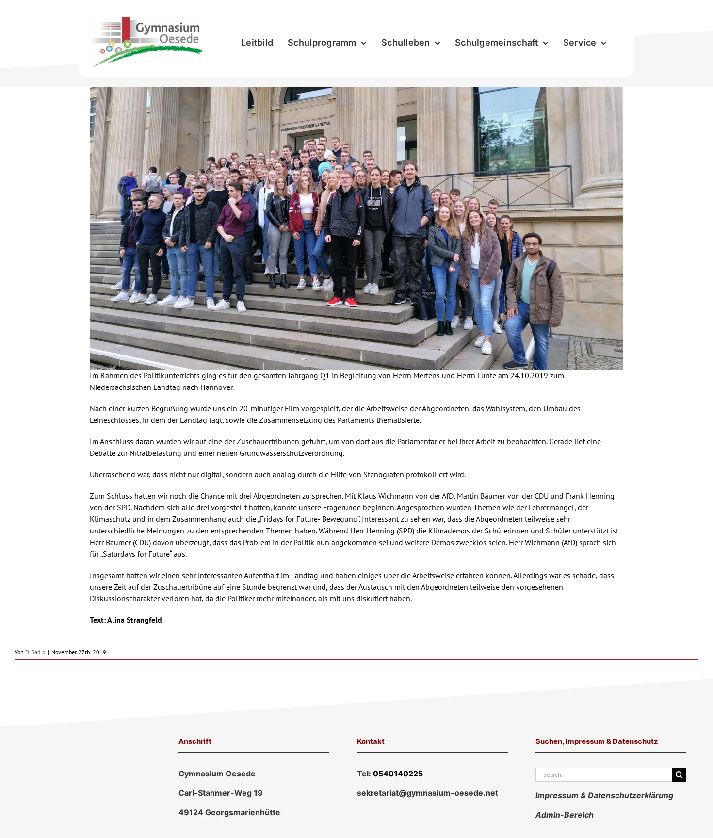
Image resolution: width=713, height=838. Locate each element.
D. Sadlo (35, 652)
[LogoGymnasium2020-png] (145, 21)
